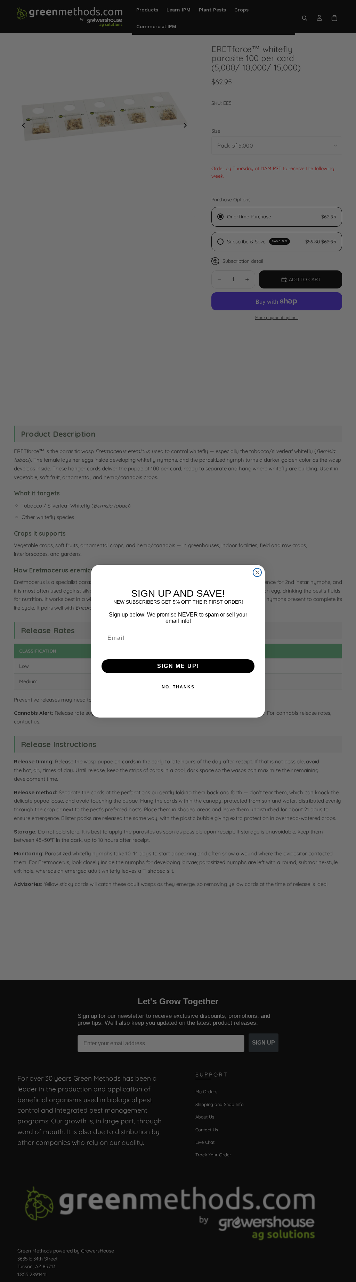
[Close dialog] (257, 572)
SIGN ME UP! (178, 666)
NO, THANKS (178, 687)
